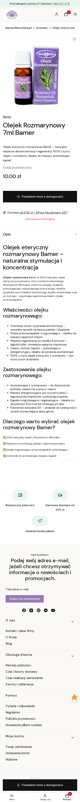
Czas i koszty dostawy (21, 672)
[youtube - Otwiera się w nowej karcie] (53, 610)
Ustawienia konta (17, 753)
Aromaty (42, 28)
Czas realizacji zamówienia (24, 678)
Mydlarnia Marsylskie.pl (16, 28)
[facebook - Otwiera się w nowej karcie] (24, 610)
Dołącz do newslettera (24, 599)
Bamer (7, 117)
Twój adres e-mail (17, 589)
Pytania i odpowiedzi (20, 706)
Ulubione (11, 759)
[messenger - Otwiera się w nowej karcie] (46, 610)
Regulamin (13, 712)
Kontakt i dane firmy (20, 631)
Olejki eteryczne (63, 28)
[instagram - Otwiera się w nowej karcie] (31, 610)
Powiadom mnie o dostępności (42, 197)
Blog (9, 643)
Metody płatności (18, 665)
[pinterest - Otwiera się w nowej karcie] (38, 610)
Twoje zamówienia (19, 747)
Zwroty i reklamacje (20, 684)
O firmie (11, 637)
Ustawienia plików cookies (24, 725)
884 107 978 (61, 4)
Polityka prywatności (20, 719)
